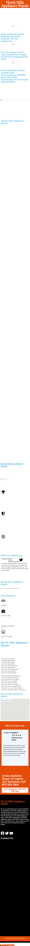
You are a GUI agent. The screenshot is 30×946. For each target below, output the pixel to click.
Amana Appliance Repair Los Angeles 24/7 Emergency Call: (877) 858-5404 (14, 780)
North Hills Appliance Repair (12, 464)
